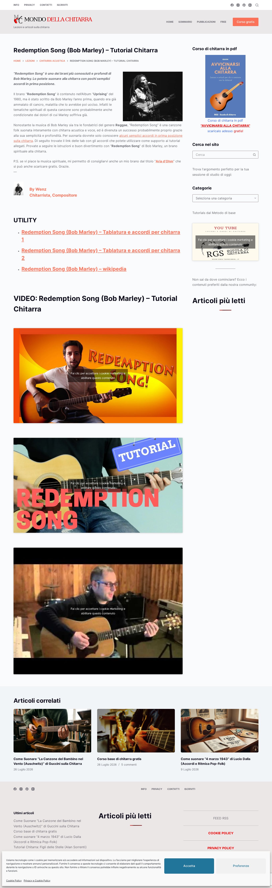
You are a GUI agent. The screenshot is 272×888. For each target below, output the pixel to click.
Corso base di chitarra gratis (119, 759)
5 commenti (129, 764)
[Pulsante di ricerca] (254, 154)
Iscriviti (62, 4)
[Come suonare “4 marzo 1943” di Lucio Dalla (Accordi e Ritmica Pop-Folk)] (219, 730)
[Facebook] (232, 5)
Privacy (29, 4)
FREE (223, 21)
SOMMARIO (185, 21)
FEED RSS (220, 818)
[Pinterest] (244, 5)
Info (16, 4)
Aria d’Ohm (164, 161)
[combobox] (222, 155)
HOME (169, 21)
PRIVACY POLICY (220, 848)
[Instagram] (238, 5)
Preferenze (241, 866)
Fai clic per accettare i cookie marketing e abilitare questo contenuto (98, 376)
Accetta (189, 866)
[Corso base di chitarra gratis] (136, 730)
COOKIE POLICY (221, 833)
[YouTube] (250, 5)
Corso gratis (245, 22)
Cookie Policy (14, 880)
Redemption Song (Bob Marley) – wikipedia (74, 269)
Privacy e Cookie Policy (37, 880)
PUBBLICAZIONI (206, 21)
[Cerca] (256, 5)
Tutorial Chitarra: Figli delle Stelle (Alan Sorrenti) (50, 847)
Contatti (46, 4)
